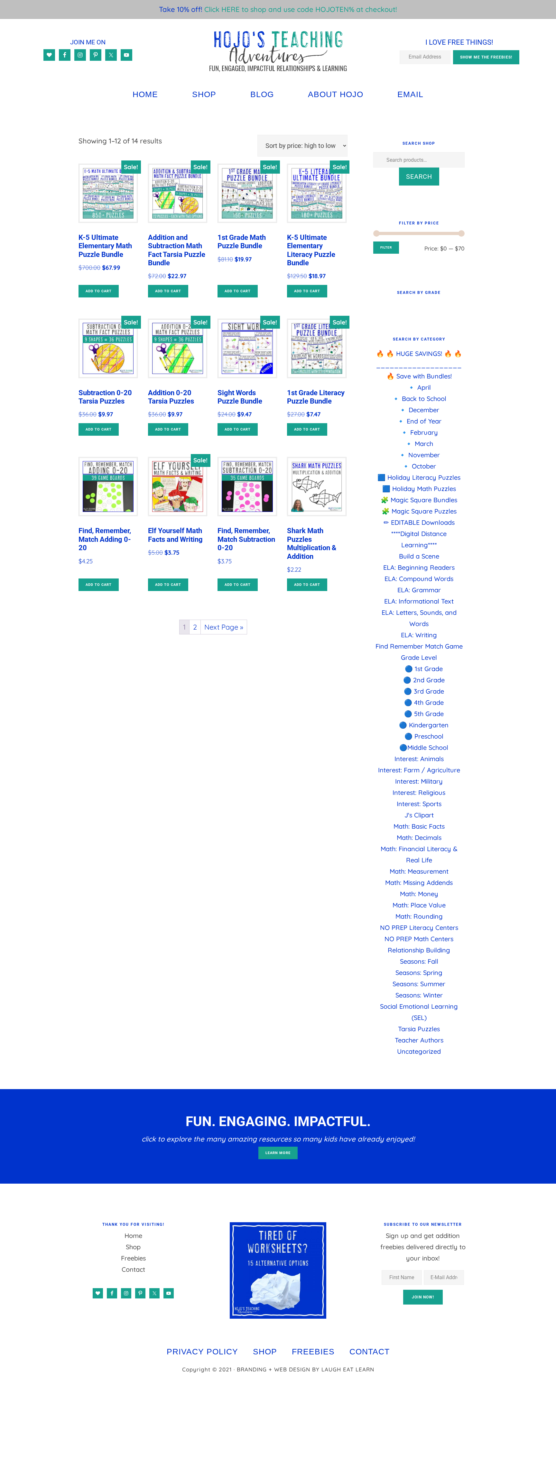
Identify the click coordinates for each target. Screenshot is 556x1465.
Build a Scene (419, 556)
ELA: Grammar (419, 590)
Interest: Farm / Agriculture (419, 770)
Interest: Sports (419, 804)
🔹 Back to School (419, 399)
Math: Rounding (419, 916)
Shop (133, 1247)
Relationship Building (419, 950)
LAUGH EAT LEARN (347, 1369)
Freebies (133, 1258)
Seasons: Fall (419, 961)
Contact (133, 1269)
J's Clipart (419, 815)
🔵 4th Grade (424, 702)
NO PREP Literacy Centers (419, 928)
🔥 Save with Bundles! (419, 376)
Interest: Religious (419, 792)
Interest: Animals (419, 759)
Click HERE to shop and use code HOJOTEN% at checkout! (300, 9)
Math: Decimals (419, 837)
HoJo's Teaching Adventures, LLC (278, 51)
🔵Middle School (423, 747)
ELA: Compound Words (419, 579)
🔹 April (419, 387)
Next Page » (223, 627)
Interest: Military (419, 781)
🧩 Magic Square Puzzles (419, 511)
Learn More (278, 1153)
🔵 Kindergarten (424, 725)
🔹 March (419, 444)
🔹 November (419, 455)
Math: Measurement (419, 871)
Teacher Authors (419, 1040)
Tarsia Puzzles (419, 1029)
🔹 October (419, 466)
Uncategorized (419, 1051)
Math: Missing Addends (419, 882)
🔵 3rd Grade (424, 691)
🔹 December (419, 410)
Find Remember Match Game (419, 646)
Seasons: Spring (418, 973)
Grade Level (419, 657)
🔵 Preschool (423, 736)
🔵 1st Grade (424, 669)
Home (133, 1236)
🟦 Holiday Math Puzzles (419, 489)
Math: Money (419, 894)
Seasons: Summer (419, 984)
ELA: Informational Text (419, 601)
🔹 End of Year (419, 421)
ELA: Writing (419, 635)
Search (419, 176)
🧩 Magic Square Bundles (419, 500)
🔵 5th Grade (424, 714)
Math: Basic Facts (419, 826)
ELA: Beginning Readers (419, 567)
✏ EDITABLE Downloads (419, 522)
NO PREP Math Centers (419, 939)
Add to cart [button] (99, 291)
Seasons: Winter (419, 995)
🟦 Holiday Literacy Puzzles (418, 477)
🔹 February (419, 432)
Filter (386, 247)
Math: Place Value (419, 905)
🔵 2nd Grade (424, 680)
